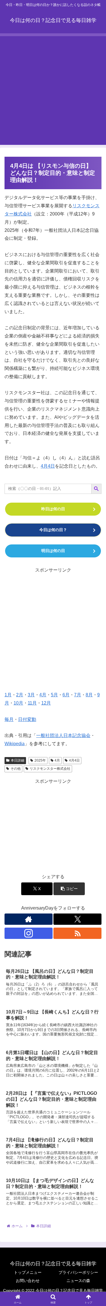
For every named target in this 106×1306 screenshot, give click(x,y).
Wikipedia (15, 743)
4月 (42, 694)
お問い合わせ (28, 1280)
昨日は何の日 (53, 509)
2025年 (40, 760)
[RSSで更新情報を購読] (77, 933)
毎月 (9, 719)
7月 (77, 694)
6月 (66, 694)
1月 (8, 694)
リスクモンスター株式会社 (50, 769)
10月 (18, 703)
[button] (69, 888)
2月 (19, 694)
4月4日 (48, 466)
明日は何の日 (53, 550)
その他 (15, 769)
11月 (32, 703)
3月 (31, 694)
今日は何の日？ (53, 529)
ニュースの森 (78, 1280)
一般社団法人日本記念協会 (63, 735)
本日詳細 (17, 760)
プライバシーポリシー (78, 1272)
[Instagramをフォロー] (29, 933)
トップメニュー (28, 1272)
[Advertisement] (53, 89)
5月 (54, 694)
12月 (46, 703)
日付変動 (27, 719)
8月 (89, 694)
